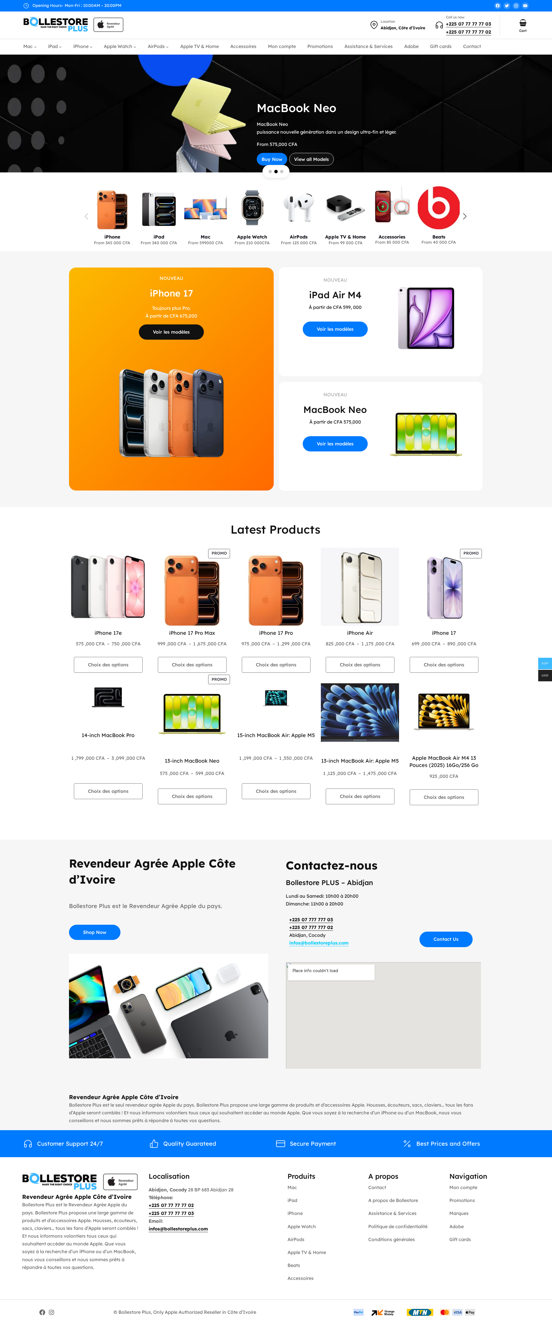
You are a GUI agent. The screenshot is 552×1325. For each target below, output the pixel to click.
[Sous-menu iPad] (60, 46)
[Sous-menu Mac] (35, 46)
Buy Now (309, 142)
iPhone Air (360, 633)
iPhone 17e (108, 633)
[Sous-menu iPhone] (91, 46)
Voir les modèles (171, 332)
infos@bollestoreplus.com (318, 943)
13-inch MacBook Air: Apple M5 (360, 760)
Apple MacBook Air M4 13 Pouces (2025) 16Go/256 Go (443, 761)
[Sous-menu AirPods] (167, 46)
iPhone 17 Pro (276, 633)
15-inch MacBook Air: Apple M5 (276, 735)
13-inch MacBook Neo (192, 760)
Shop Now (94, 932)
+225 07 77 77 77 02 (468, 32)
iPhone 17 (444, 633)
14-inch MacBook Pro (108, 735)
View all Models (349, 142)
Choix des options (108, 665)
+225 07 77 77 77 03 (468, 24)
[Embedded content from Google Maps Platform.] (383, 1015)
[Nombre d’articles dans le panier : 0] (523, 22)
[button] (465, 216)
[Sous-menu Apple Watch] (134, 46)
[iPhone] (112, 213)
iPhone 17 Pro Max (192, 633)
